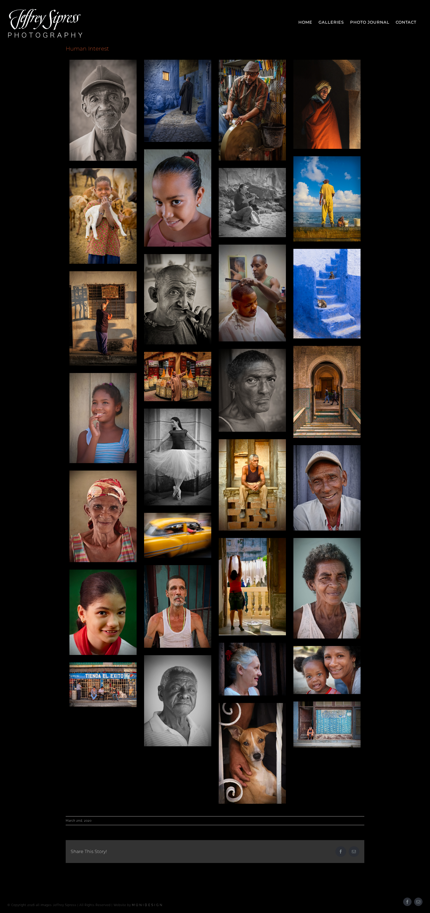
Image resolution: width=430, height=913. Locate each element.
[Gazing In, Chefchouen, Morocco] (177, 101)
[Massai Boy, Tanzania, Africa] (103, 216)
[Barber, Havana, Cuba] (252, 293)
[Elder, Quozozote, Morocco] (327, 104)
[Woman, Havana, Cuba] (252, 390)
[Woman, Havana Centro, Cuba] (252, 669)
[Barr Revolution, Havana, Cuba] (327, 724)
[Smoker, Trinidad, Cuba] (177, 299)
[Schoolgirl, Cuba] (177, 198)
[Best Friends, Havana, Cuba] (252, 753)
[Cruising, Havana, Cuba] (177, 535)
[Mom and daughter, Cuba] (327, 670)
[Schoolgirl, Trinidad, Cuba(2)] (103, 418)
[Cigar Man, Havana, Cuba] (177, 606)
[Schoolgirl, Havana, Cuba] (103, 612)
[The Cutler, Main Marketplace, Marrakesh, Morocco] (252, 110)
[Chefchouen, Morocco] (327, 293)
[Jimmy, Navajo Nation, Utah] (252, 202)
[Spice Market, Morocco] (177, 376)
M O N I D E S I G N (147, 905)
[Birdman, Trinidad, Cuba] (103, 318)
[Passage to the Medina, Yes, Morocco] (327, 392)
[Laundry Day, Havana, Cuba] (252, 586)
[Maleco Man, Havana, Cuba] (327, 198)
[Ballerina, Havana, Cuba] (177, 457)
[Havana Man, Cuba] (252, 485)
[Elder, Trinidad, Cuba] (103, 110)
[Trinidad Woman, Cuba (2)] (103, 516)
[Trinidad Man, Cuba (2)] (327, 487)
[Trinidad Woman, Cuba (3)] (327, 588)
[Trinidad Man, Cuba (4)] (177, 700)
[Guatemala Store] (103, 684)
